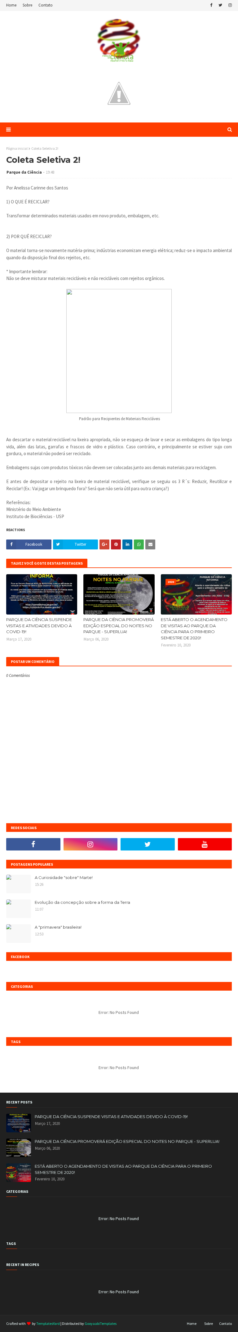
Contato (45, 5)
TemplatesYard (48, 1323)
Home (11, 5)
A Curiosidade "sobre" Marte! (64, 877)
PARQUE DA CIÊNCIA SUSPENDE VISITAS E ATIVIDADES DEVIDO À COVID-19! (39, 625)
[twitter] (220, 5)
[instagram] (229, 5)
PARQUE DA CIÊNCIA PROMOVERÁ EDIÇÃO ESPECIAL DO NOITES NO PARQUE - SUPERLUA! (118, 625)
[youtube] (205, 844)
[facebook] (211, 5)
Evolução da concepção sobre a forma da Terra (82, 902)
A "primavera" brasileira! (58, 927)
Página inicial (17, 148)
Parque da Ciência (24, 172)
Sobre (27, 5)
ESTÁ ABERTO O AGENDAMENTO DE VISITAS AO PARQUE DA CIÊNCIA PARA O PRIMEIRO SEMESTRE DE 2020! (194, 628)
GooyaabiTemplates (101, 1323)
